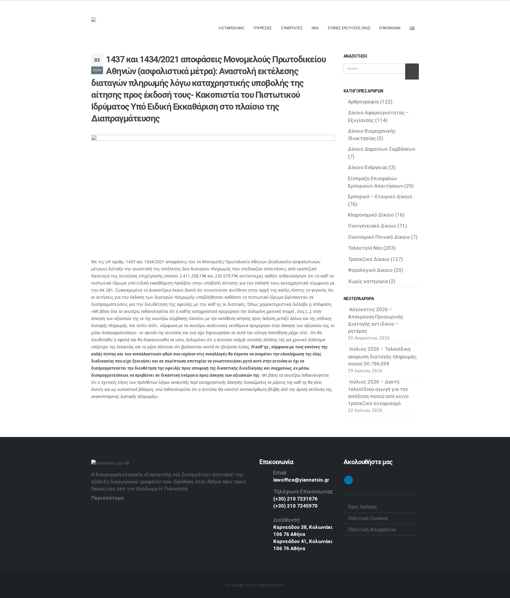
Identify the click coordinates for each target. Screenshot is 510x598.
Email (279, 472)
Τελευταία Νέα (365, 248)
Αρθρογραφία (363, 102)
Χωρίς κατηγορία (368, 281)
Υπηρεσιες (263, 28)
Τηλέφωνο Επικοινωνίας (303, 491)
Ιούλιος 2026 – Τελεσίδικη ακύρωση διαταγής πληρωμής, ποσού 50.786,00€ (382, 356)
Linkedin (348, 480)
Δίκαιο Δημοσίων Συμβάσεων (381, 149)
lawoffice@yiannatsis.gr (301, 480)
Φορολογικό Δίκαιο (370, 270)
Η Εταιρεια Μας (231, 28)
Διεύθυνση (286, 520)
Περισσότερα (107, 498)
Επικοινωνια (390, 28)
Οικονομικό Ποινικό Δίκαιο (379, 237)
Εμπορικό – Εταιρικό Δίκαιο (380, 196)
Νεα (315, 28)
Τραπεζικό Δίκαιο (368, 259)
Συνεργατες (292, 28)
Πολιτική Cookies (368, 518)
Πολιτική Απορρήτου (372, 529)
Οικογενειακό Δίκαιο (372, 226)
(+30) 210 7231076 (295, 499)
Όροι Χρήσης (362, 507)
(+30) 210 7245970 (295, 506)
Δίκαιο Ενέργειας (368, 167)
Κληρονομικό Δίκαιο (371, 215)
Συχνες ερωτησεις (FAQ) (349, 28)
